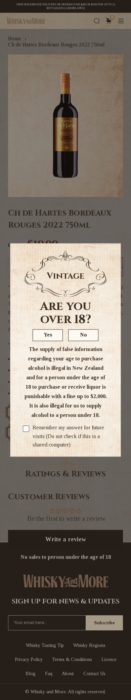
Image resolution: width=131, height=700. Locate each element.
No (83, 335)
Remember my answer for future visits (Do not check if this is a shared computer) (68, 436)
